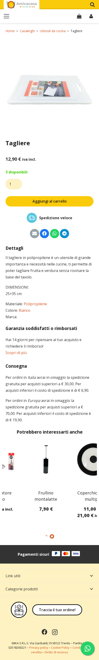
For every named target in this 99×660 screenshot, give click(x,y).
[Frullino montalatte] (26, 459)
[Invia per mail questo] (34, 233)
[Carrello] (79, 16)
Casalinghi (27, 31)
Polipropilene (35, 303)
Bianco (24, 310)
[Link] (91, 16)
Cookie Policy (60, 647)
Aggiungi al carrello (49, 201)
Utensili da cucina (53, 31)
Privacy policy (38, 647)
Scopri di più (16, 352)
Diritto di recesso (56, 652)
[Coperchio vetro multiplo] (73, 459)
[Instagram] (55, 632)
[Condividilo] (44, 233)
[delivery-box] (19, 609)
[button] (92, 4)
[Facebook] (44, 632)
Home (10, 31)
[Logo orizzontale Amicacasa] (21, 5)
